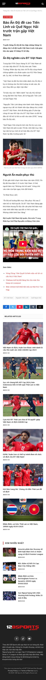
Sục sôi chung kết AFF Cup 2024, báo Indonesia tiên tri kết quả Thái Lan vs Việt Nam (21, 384)
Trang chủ (6, 11)
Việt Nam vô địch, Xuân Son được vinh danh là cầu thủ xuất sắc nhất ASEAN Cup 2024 (23, 348)
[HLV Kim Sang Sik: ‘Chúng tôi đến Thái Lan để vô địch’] (23, 475)
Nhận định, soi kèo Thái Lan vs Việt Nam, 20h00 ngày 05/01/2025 (20, 525)
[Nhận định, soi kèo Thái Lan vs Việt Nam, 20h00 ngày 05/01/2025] (23, 510)
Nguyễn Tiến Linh (22, 298)
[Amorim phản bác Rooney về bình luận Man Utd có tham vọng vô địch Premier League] (9, 552)
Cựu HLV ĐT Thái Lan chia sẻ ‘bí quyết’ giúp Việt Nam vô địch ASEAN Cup (21, 420)
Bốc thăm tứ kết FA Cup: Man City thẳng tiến (28, 564)
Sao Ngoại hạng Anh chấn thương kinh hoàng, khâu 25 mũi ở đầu (30, 595)
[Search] (42, 3)
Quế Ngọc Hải (36, 298)
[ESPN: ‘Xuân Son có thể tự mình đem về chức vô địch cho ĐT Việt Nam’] (23, 440)
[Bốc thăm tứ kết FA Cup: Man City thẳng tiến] (9, 566)
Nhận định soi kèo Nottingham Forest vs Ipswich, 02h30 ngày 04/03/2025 (27, 580)
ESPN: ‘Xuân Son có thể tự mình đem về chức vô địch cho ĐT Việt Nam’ (22, 455)
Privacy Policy (13, 671)
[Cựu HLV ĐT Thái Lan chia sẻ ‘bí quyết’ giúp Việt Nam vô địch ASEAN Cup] (23, 405)
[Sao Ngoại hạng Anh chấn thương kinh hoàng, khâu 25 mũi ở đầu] (9, 595)
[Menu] (3, 3)
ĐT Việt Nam (8, 17)
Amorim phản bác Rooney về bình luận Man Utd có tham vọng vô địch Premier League (30, 551)
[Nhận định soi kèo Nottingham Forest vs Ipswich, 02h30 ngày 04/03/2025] (9, 579)
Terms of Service (27, 671)
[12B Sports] (23, 4)
